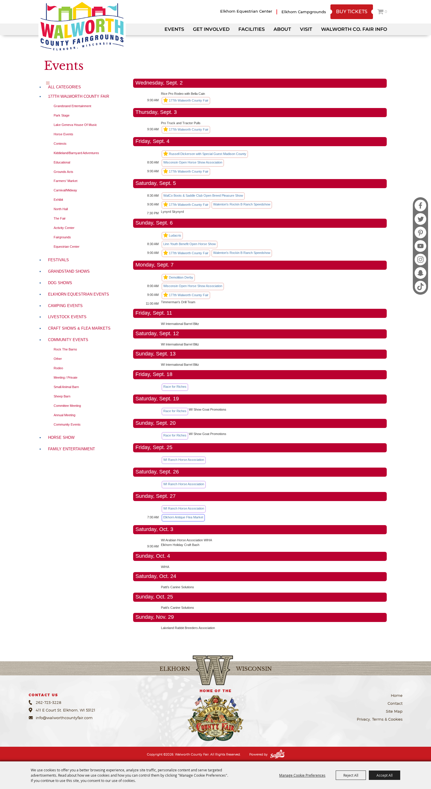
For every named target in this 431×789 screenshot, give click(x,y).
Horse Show (61, 437)
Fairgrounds (62, 237)
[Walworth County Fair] (82, 26)
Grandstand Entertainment (72, 106)
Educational (62, 162)
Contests (60, 143)
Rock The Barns (65, 349)
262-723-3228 (48, 702)
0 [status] (386, 11)
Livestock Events (67, 317)
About (282, 29)
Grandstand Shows (69, 271)
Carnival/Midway (65, 190)
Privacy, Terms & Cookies (380, 719)
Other (58, 358)
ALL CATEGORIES (64, 87)
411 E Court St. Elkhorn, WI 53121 (65, 710)
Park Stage (61, 115)
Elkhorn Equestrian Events (78, 294)
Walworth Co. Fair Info (354, 29)
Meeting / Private (65, 377)
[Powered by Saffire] (277, 754)
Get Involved (211, 29)
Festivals (58, 260)
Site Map (394, 711)
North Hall (61, 209)
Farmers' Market (65, 181)
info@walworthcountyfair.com (64, 717)
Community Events (68, 340)
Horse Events (63, 134)
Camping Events (65, 306)
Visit (306, 29)
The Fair (60, 218)
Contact (395, 703)
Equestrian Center (66, 246)
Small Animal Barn (66, 387)
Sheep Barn (62, 396)
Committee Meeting (67, 405)
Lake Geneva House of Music (75, 125)
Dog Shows (60, 283)
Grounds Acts (63, 171)
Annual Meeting (64, 415)
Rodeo (58, 368)
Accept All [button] (384, 775)
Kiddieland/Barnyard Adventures (76, 153)
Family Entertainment (71, 449)
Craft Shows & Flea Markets (79, 328)
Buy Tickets (351, 11)
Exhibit (58, 199)
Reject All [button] (350, 775)
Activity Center (64, 228)
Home (397, 695)
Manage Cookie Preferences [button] (302, 775)
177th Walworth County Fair (78, 96)
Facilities (251, 29)
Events (174, 29)
